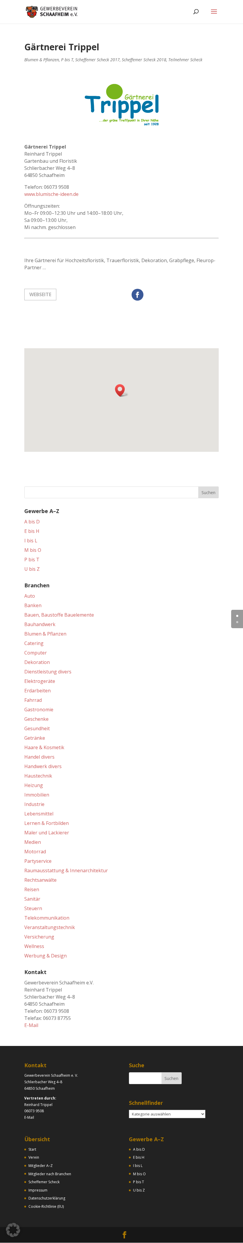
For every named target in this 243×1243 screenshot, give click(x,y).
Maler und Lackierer (46, 832)
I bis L (30, 540)
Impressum (37, 1190)
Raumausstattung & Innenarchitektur (66, 870)
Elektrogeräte (39, 681)
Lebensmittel (38, 813)
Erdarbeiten (37, 690)
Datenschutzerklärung (46, 1198)
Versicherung (39, 937)
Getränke (34, 738)
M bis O (32, 550)
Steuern (33, 908)
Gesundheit (37, 728)
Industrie (34, 804)
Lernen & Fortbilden (46, 823)
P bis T (67, 59)
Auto (29, 596)
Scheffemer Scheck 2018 (144, 59)
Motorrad (35, 851)
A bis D (32, 521)
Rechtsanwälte (40, 880)
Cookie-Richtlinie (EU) (46, 1206)
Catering (34, 643)
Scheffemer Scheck (44, 1181)
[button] (122, 390)
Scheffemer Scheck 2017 (97, 59)
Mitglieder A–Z (40, 1165)
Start (32, 1149)
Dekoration (37, 662)
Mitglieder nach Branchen (49, 1173)
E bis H (31, 531)
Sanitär (32, 899)
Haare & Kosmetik (44, 747)
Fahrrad (33, 700)
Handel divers (39, 757)
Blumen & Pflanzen (41, 59)
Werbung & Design (45, 955)
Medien (32, 842)
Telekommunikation (46, 918)
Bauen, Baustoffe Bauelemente (59, 615)
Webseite (40, 294)
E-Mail (31, 1025)
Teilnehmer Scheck (185, 59)
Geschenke (36, 719)
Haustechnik (38, 776)
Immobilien (36, 794)
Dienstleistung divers (47, 671)
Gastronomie (38, 709)
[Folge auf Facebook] (137, 295)
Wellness (34, 946)
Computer (35, 652)
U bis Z (32, 569)
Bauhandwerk (39, 624)
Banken (32, 605)
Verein (33, 1157)
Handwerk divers (43, 766)
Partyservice (38, 861)
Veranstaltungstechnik (49, 927)
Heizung (33, 785)
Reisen (31, 889)
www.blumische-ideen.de (51, 194)
